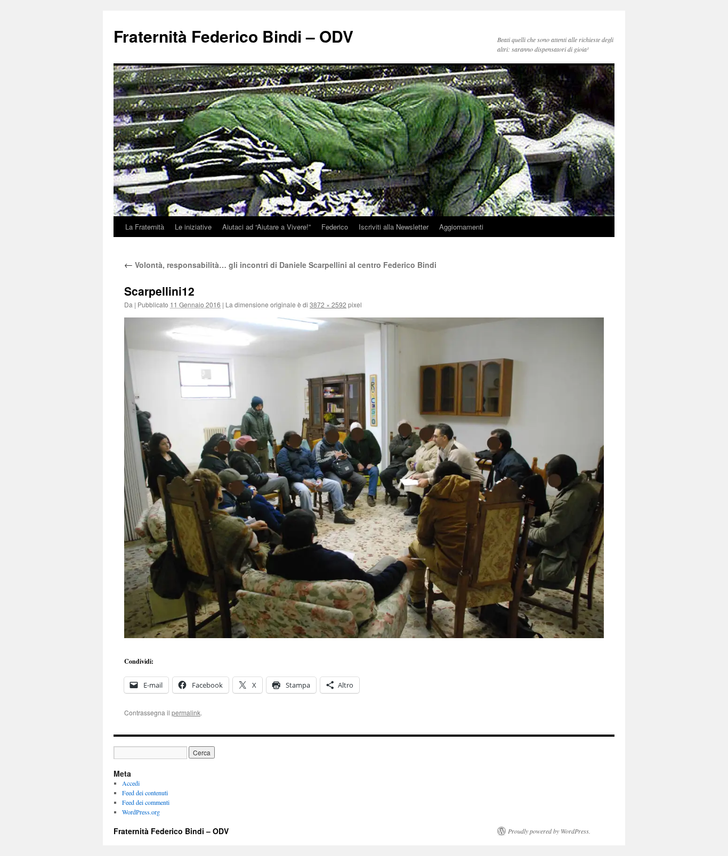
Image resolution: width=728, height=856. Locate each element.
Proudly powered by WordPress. (549, 831)
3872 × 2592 (328, 304)
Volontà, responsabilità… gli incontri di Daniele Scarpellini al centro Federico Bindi (280, 264)
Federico (334, 227)
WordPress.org (141, 812)
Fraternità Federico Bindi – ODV (233, 36)
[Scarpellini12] (364, 477)
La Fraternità (144, 227)
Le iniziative (193, 227)
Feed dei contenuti (145, 792)
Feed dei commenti (145, 802)
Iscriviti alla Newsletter (393, 227)
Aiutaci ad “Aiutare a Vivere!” (266, 227)
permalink (186, 712)
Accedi (131, 783)
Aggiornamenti (461, 227)
